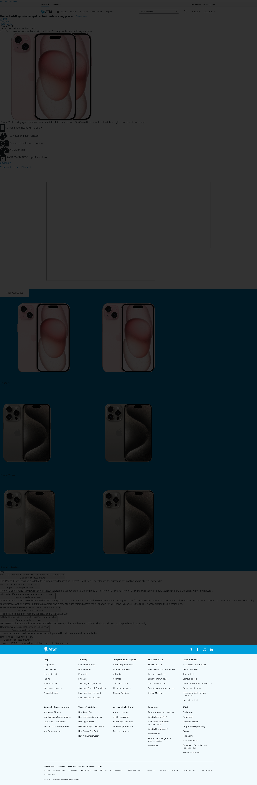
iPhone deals (188, 674)
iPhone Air (83, 674)
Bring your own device (158, 678)
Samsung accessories (123, 721)
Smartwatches (50, 683)
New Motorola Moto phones (56, 726)
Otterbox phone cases (123, 726)
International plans (121, 669)
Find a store (188, 712)
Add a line (117, 674)
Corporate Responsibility (194, 726)
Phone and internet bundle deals (197, 683)
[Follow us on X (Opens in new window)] (191, 649)
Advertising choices (135, 770)
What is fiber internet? (158, 729)
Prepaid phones (51, 693)
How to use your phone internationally (158, 723)
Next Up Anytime (121, 693)
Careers (186, 731)
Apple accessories (121, 712)
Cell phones (49, 664)
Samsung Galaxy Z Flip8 (89, 697)
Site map (47, 770)
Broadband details (100, 770)
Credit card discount (192, 688)
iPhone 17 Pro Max (86, 664)
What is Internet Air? (157, 717)
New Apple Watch (86, 721)
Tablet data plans (121, 683)
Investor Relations (191, 721)
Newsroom (188, 717)
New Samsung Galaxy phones (57, 717)
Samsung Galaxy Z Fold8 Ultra (92, 688)
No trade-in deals (190, 700)
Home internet (50, 674)
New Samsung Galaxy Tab (90, 717)
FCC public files (49, 774)
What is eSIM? (154, 733)
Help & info (188, 735)
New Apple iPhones (52, 712)
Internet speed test (157, 674)
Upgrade (117, 678)
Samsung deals (190, 678)
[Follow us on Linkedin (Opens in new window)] (211, 649)
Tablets (47, 678)
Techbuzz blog (49, 766)
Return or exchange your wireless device (159, 739)
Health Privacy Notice (190, 770)
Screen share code (191, 752)
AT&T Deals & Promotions (194, 664)
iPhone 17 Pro (84, 669)
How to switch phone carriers (161, 669)
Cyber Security (206, 770)
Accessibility (86, 770)
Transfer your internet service (161, 688)
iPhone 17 (82, 678)
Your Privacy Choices (167, 770)
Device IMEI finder (156, 693)
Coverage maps (59, 770)
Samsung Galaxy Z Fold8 (89, 693)
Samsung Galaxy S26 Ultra (90, 683)
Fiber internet (50, 669)
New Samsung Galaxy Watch (91, 726)
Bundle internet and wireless (161, 712)
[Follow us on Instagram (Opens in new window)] (204, 649)
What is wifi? (153, 745)
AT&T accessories (121, 717)
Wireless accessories (53, 688)
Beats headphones (121, 731)
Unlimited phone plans (123, 664)
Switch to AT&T (155, 664)
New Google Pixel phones (55, 721)
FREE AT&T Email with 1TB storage (81, 766)
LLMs (100, 766)
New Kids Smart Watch (88, 735)
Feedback (61, 766)
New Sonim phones (52, 731)
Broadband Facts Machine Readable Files (195, 746)
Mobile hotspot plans (122, 688)
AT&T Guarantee (190, 740)
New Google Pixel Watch (89, 731)
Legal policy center (117, 770)
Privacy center (151, 770)
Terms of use (73, 770)
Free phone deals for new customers (194, 694)
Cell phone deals (190, 669)
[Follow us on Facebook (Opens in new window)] (197, 649)
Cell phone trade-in (157, 683)
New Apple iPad (85, 712)
